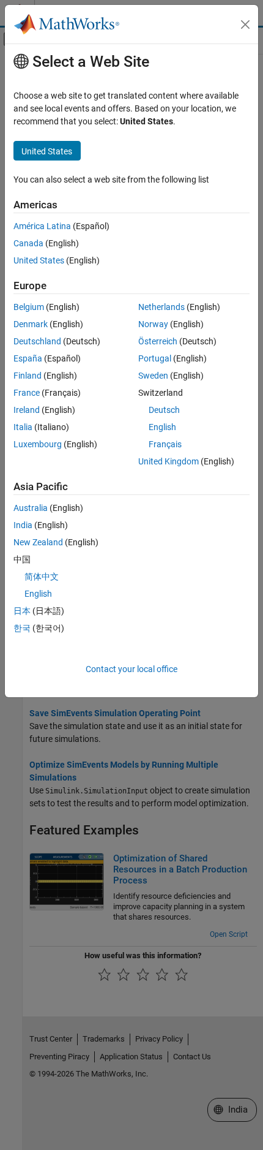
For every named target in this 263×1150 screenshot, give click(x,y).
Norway (153, 324)
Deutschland (37, 341)
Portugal (154, 358)
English (162, 427)
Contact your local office (131, 669)
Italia (22, 427)
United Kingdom (168, 461)
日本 (22, 611)
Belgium (28, 307)
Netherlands (161, 307)
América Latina (42, 226)
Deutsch (164, 410)
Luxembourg (37, 444)
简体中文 (41, 576)
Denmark (30, 324)
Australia (30, 508)
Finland (27, 375)
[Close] (245, 24)
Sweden (153, 375)
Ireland (26, 410)
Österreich (157, 341)
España (27, 358)
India (22, 525)
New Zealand (38, 542)
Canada (28, 243)
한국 (22, 628)
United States (38, 260)
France (26, 393)
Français (165, 444)
